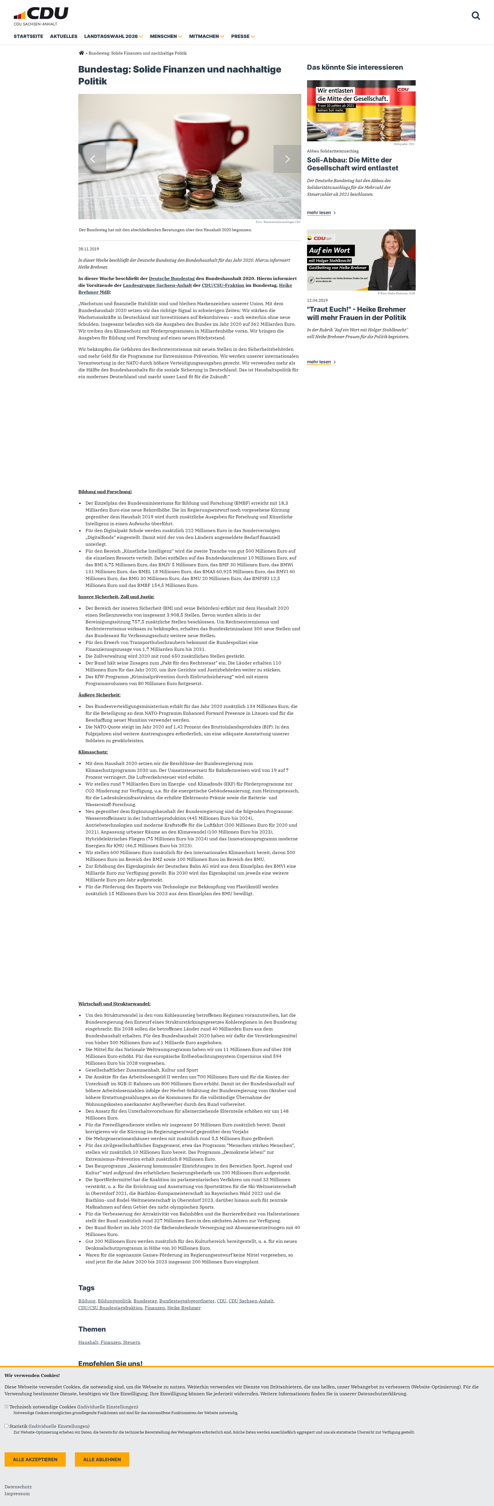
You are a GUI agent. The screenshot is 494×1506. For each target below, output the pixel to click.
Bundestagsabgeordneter (187, 1301)
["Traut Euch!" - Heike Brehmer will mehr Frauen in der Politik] (361, 233)
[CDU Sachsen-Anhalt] (81, 53)
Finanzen (155, 1307)
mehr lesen (319, 212)
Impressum (17, 1493)
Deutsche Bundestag (172, 278)
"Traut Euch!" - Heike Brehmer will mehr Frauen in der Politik (356, 313)
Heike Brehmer (184, 1307)
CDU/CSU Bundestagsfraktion (110, 1307)
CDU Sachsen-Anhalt (35, 24)
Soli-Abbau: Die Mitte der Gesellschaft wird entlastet (353, 164)
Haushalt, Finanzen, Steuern (109, 1342)
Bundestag (145, 1301)
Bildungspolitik (114, 1301)
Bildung (86, 1301)
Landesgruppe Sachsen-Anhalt (157, 285)
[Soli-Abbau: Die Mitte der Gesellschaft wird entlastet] (361, 83)
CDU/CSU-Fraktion (223, 285)
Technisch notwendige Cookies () (73, 1407)
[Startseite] (42, 8)
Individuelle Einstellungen (108, 1407)
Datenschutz (18, 1486)
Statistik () (49, 1426)
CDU (221, 1301)
